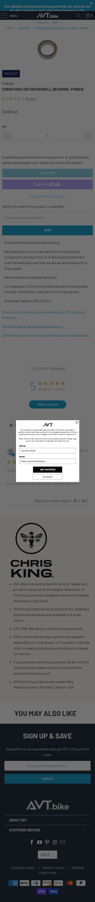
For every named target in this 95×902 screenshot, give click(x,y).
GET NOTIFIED (47, 469)
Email (22, 456)
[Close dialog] (76, 422)
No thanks (47, 476)
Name (22, 446)
